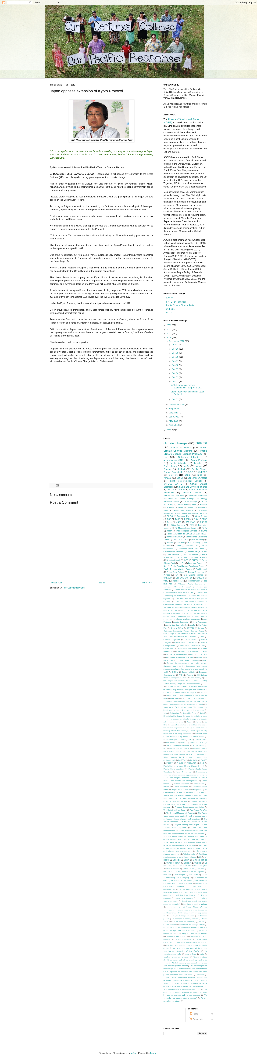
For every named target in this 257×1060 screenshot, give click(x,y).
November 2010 (177, 404)
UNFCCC (170, 309)
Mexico (183, 742)
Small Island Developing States (192, 487)
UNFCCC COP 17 (173, 484)
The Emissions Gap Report (174, 810)
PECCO (169, 763)
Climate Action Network (173, 551)
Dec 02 (175, 381)
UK (200, 857)
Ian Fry (182, 563)
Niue (199, 475)
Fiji (165, 457)
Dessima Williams (190, 554)
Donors (199, 657)
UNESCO (167, 578)
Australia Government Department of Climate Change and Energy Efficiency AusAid (185, 499)
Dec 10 (175, 349)
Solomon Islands (188, 457)
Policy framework (181, 787)
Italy (165, 713)
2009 (169, 430)
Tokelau (170, 507)
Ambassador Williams (183, 510)
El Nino (175, 672)
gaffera (134, 1053)
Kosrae (189, 722)
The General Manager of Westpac (180, 813)
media (201, 922)
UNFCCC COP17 (173, 863)
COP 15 (203, 522)
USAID (188, 866)
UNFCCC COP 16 (184, 578)
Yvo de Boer (197, 540)
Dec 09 (175, 353)
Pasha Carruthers (196, 572)
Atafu (192, 625)
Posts (195, 1014)
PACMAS (194, 760)
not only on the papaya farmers (192, 925)
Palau (194, 504)
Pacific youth (201, 569)
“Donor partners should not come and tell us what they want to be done (185, 960)
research (166, 939)
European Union (184, 516)
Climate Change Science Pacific (191, 646)
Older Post (147, 583)
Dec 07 (175, 361)
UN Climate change (193, 575)
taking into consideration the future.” (192, 942)
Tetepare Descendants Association (189, 807)
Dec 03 (175, 377)
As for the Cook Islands (176, 625)
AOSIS (169, 312)
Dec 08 (175, 357)
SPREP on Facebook (176, 302)
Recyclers (197, 789)
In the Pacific (199, 698)
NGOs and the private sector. (178, 745)
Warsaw (201, 869)
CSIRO (170, 516)
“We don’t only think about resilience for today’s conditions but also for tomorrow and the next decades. (185, 992)
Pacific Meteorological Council (185, 481)
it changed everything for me (185, 919)
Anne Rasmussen (200, 622)
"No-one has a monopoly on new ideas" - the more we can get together (185, 596)
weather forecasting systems (175, 957)
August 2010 (175, 408)
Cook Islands (170, 466)
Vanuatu (167, 478)
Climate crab (168, 648)
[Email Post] (57, 485)
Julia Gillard (174, 713)
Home (102, 583)
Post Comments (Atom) (74, 588)
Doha (192, 654)
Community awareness (187, 648)
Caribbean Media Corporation (191, 548)
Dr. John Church (173, 560)
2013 (169, 325)
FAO (180, 675)
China (202, 637)
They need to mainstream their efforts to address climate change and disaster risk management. (185, 848)
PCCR (187, 519)
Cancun (167, 469)
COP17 (178, 545)
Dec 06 (175, 365)
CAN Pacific (190, 522)
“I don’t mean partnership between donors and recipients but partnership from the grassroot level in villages (185, 980)
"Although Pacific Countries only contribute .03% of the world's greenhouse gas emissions (185, 587)
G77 (205, 684)
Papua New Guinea (175, 572)
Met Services (171, 742)
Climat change (190, 502)
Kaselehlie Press (189, 713)
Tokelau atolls (189, 854)
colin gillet (197, 886)
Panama (203, 504)
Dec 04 (175, 373)
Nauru (187, 475)
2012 (169, 329)
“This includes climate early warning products (181, 989)
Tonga (169, 522)
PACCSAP (182, 760)
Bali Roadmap (194, 543)
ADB (182, 610)
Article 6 (170, 543)
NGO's (204, 531)
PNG (196, 519)
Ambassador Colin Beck (173, 496)
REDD (204, 519)
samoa (199, 466)
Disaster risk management (176, 654)
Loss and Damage (196, 563)
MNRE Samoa (201, 739)
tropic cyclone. (190, 954)
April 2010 (174, 425)
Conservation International (187, 651)
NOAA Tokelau (199, 745)
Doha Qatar (202, 654)
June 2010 (174, 417)
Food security (195, 678)
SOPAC (201, 792)
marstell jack (178, 581)
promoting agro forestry (176, 936)
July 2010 (174, 413)
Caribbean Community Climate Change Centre (183, 631)
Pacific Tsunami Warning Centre (177, 569)
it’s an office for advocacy (184, 922)
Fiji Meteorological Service (186, 528)
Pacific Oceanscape (184, 772)
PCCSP (204, 760)
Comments (197, 1019)
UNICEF (187, 863)
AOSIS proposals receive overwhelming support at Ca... (186, 386)
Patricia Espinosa (181, 784)
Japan (169, 531)
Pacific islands (178, 463)
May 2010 (174, 421)
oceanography (194, 581)
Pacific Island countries (173, 769)
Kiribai (202, 713)
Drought (195, 660)
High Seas (174, 698)
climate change (175, 443)
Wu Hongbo (180, 875)
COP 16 (173, 475)
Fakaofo (190, 675)
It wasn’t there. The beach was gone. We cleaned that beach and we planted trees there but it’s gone (185, 707)
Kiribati (181, 469)
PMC (202, 763)
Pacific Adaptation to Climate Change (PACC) (187, 534)
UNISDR (200, 578)
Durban (181, 489)
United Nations (172, 869)
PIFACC (180, 763)
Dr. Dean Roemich (199, 557)
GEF (186, 560)
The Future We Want (198, 810)
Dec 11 (175, 344)
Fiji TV (204, 528)
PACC (177, 519)
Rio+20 (188, 447)
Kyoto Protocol (199, 460)
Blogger (154, 1053)
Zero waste (193, 875)
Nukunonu (200, 754)
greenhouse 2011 (173, 460)
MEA (191, 739)
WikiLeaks (167, 875)
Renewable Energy (174, 537)
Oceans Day (182, 504)
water (202, 954)
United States (188, 869)
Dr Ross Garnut (183, 660)
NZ (164, 748)
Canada (201, 628)
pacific (186, 466)
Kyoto (199, 722)
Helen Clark (171, 695)
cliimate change (185, 883)
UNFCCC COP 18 (180, 540)
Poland (166, 787)
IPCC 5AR (186, 698)
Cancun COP (191, 545)
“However (200, 975)
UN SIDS (176, 860)
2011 (169, 333)
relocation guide (197, 936)
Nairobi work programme (179, 748)
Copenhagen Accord (197, 478)
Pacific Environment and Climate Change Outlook (183, 766)
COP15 (180, 478)
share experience (183, 939)
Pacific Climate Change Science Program (185, 452)
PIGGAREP (191, 763)
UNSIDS (197, 863)
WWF (180, 507)
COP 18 (170, 489)
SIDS (190, 472)
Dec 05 (175, 369)
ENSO (204, 660)
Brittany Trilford (177, 628)
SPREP (169, 298)
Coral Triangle (173, 554)
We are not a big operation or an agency (183, 872)
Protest (166, 575)
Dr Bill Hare (182, 557)
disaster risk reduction (184, 898)
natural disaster (169, 925)
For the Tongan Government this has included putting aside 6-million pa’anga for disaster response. (185, 681)
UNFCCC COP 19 (200, 860)
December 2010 (177, 341)
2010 (169, 337)
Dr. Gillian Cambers (176, 525)
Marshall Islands (192, 492)
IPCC (169, 519)
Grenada (203, 692)
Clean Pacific (190, 640)
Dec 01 (175, 399)
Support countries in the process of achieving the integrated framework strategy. (185, 804)
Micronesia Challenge (198, 742)
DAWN (204, 651)
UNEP (178, 522)
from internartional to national (195, 904)
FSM (192, 525)
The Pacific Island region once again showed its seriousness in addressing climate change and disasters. (185, 816)
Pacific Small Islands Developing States (187, 566)
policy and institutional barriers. (194, 933)
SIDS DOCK (190, 792)
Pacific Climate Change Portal (180, 305)
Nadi (165, 566)
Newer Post (56, 583)
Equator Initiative (189, 672)
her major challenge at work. (182, 916)
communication (169, 889)
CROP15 (190, 628)
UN (177, 575)
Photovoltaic (199, 784)
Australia (181, 543)
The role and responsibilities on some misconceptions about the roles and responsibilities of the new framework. (185, 831)
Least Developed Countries (174, 739)
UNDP (186, 860)
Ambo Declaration (181, 622)
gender (191, 507)
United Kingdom (200, 866)
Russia (179, 792)
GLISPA (195, 560)
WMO (165, 581)
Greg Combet (201, 516)
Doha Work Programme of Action (179, 657)
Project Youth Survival (181, 789)
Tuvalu (197, 463)
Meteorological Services (186, 531)
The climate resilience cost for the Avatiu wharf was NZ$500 (185, 822)
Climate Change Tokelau (197, 551)
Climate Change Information (185, 643)
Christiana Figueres (171, 640)
